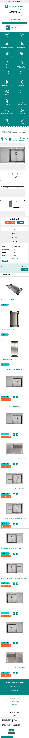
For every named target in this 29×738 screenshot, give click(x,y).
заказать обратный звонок (14, 22)
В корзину (20, 222)
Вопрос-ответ (14, 716)
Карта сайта (14, 704)
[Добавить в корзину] (17, 397)
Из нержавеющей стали (6, 131)
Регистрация (17, 1)
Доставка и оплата (14, 712)
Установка (14, 713)
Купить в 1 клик (10, 222)
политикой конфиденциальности (11, 724)
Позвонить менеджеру (14, 686)
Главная (2, 130)
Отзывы (14, 715)
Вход (10, 1)
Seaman (15, 249)
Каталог (7, 130)
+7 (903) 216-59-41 (14, 19)
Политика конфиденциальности (14, 706)
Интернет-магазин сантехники (12, 699)
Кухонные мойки (13, 130)
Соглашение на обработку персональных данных (14, 707)
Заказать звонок (14, 690)
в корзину (24, 269)
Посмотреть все (14, 258)
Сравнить (5, 260)
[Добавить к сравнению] (14, 397)
